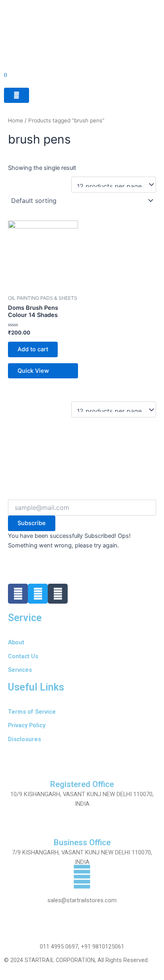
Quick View (33, 370)
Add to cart (33, 349)
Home (15, 120)
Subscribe (32, 523)
